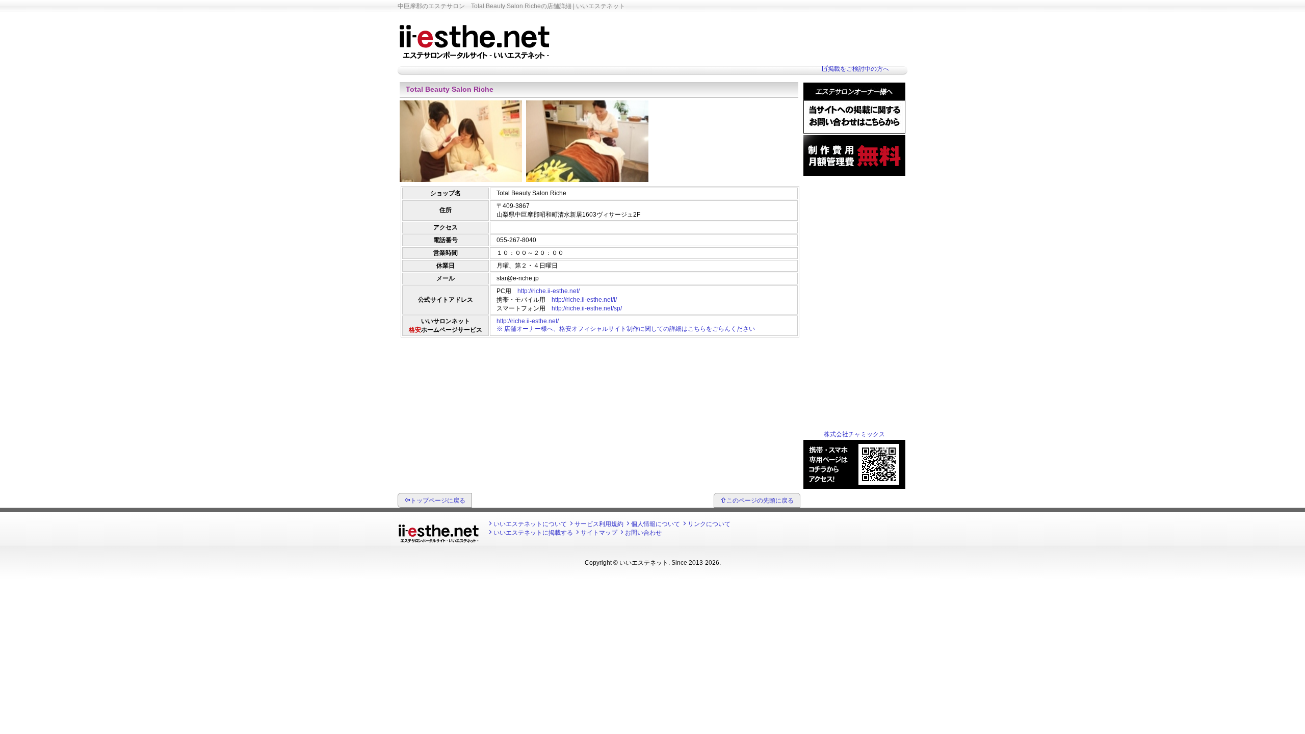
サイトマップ (599, 532)
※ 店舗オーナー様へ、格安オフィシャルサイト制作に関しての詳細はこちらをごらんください (626, 328)
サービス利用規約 (599, 524)
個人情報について (655, 524)
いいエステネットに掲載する (533, 532)
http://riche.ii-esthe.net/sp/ (587, 308)
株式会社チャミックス (854, 434)
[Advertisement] (599, 364)
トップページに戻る (437, 500)
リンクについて (709, 524)
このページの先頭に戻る (760, 500)
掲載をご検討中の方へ (858, 68)
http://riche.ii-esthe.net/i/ (584, 299)
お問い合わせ (643, 532)
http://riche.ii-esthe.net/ (548, 291)
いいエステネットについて (530, 524)
